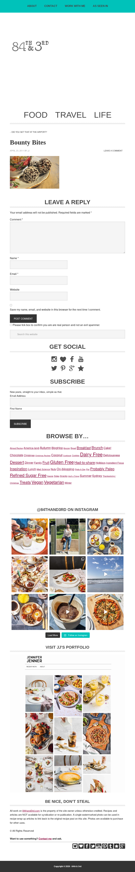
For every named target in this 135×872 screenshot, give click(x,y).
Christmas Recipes (43, 455)
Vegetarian (54, 482)
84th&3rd (67, 30)
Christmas (29, 455)
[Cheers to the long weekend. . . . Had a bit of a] (30, 537)
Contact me (45, 838)
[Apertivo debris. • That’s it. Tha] (30, 574)
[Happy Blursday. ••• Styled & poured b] (67, 612)
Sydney (97, 476)
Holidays (101, 462)
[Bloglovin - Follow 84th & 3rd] (81, 847)
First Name (16, 408)
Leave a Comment (113, 150)
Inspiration (18, 468)
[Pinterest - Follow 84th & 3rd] (104, 847)
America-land (31, 448)
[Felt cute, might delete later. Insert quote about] (67, 537)
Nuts (53, 469)
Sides (56, 476)
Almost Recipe (16, 448)
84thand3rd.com (31, 810)
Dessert (17, 462)
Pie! (88, 469)
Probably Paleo (102, 468)
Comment (16, 219)
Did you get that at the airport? (29, 131)
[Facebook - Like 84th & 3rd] (87, 847)
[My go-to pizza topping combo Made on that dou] (105, 612)
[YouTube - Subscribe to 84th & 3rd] (98, 847)
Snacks (64, 476)
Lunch (32, 469)
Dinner (29, 462)
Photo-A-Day (80, 469)
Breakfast (84, 447)
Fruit (45, 462)
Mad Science (43, 469)
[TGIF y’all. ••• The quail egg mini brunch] (105, 537)
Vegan (37, 482)
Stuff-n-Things (73, 476)
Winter (68, 482)
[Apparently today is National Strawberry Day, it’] (67, 574)
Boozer (67, 448)
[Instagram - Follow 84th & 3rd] (75, 847)
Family (38, 463)
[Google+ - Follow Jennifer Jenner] (122, 847)
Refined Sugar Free (28, 475)
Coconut (56, 455)
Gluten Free (62, 462)
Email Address (18, 395)
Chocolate (16, 455)
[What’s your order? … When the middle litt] (30, 612)
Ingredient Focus (115, 462)
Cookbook (67, 455)
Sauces (50, 476)
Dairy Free (91, 454)
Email (14, 274)
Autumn (45, 447)
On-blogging (65, 469)
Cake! (107, 448)
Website (14, 289)
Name (14, 258)
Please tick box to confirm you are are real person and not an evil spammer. (56, 325)
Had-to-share (84, 462)
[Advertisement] (67, 84)
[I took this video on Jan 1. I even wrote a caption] (105, 574)
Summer (86, 475)
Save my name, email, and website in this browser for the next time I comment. (55, 309)
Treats (25, 482)
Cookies (75, 455)
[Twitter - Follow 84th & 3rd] (92, 847)
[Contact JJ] (116, 847)
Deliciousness (111, 455)
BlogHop (57, 448)
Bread (73, 448)
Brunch (97, 447)
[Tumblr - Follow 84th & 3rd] (110, 847)
